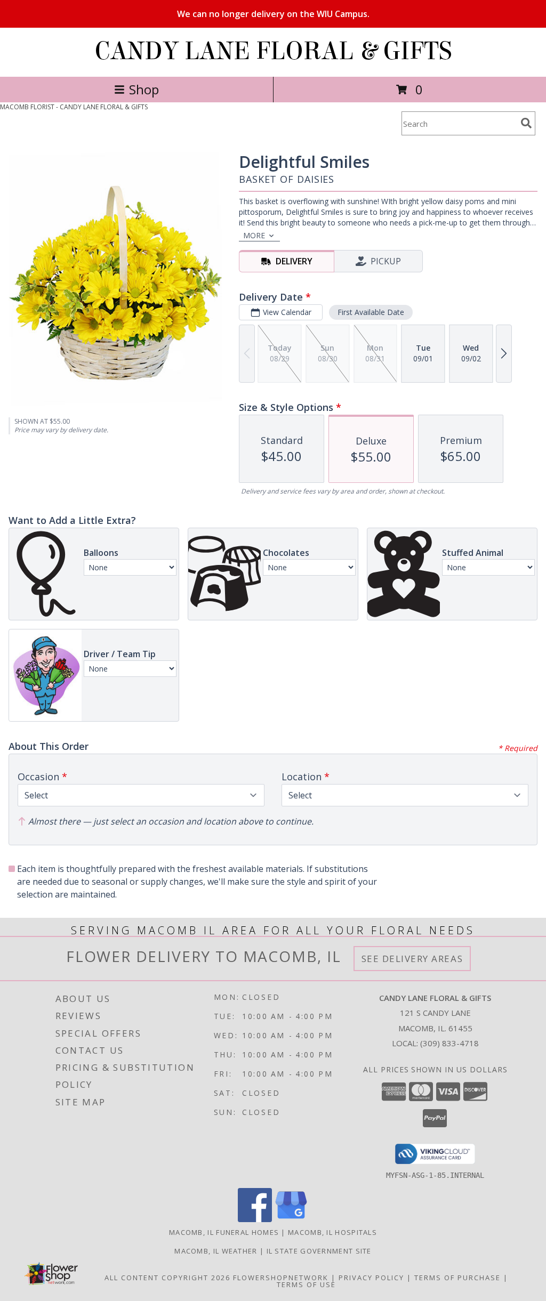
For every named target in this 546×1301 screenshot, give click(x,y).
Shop (144, 89)
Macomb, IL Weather (215, 1251)
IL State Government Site (319, 1251)
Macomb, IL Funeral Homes (224, 1232)
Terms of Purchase (457, 1277)
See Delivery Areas (412, 958)
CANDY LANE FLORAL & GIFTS (273, 51)
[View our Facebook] (255, 1219)
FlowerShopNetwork (280, 1277)
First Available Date (371, 312)
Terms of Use (306, 1284)
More (254, 235)
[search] (526, 123)
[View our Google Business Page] (291, 1219)
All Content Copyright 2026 (167, 1277)
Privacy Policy (371, 1277)
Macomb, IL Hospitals (332, 1232)
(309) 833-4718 (449, 1043)
